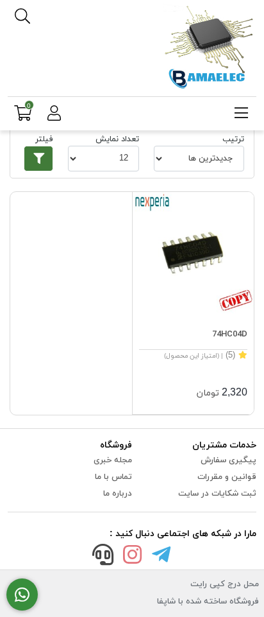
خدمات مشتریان (224, 445)
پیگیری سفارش (228, 460)
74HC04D (229, 334)
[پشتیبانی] (103, 557)
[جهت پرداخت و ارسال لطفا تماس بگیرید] (22, 594)
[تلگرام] (161, 557)
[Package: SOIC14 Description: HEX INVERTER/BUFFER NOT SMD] (193, 252)
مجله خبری (113, 460)
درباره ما (117, 494)
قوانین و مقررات (226, 477)
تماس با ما (113, 477)
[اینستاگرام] (132, 557)
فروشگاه (116, 445)
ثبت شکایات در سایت (217, 494)
